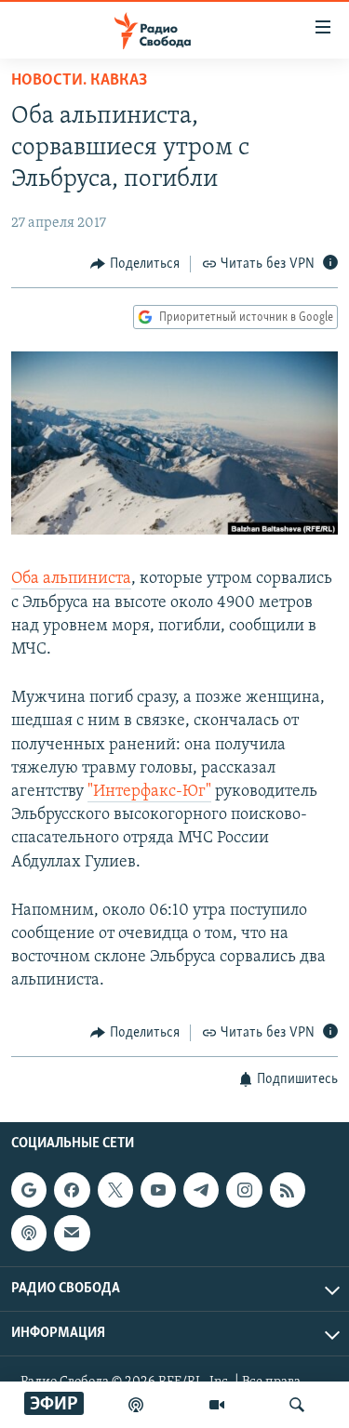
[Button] (135, 264)
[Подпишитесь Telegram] (201, 1190)
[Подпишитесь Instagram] (244, 1190)
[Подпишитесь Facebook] (71, 1190)
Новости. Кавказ (79, 81)
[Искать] (297, 1405)
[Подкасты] (29, 1232)
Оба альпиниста (71, 579)
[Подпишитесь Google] (29, 1190)
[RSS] (287, 1190)
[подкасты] (136, 1405)
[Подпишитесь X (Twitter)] (115, 1190)
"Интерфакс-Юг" (149, 792)
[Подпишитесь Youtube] (158, 1190)
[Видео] (217, 1405)
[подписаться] (71, 1232)
